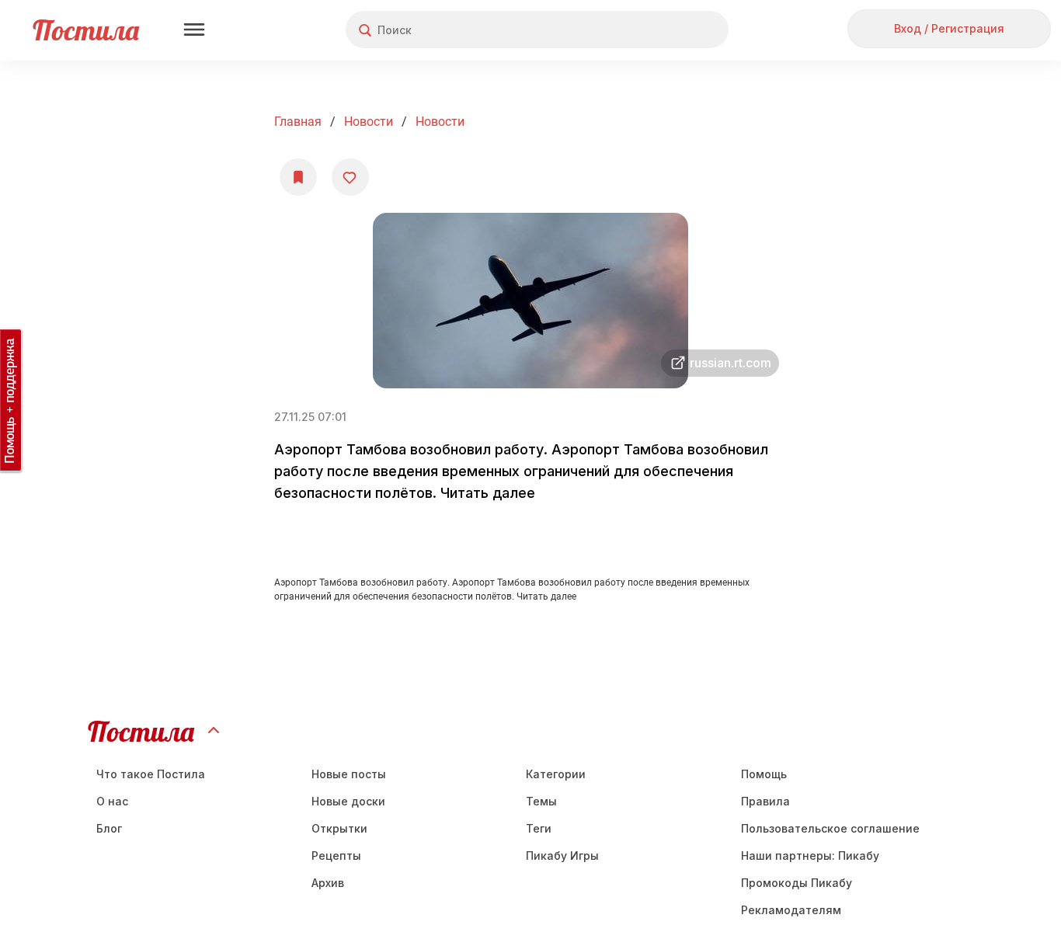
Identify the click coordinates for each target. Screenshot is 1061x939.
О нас (112, 801)
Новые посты (348, 774)
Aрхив (327, 882)
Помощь (764, 774)
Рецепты (336, 855)
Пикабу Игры (562, 855)
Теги (538, 828)
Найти (658, 30)
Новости (368, 121)
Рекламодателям (791, 909)
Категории (556, 774)
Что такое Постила (150, 774)
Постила (86, 29)
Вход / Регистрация (949, 28)
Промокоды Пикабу (796, 882)
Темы (541, 801)
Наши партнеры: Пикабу (810, 855)
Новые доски (348, 801)
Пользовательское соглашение (830, 828)
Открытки (339, 828)
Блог (109, 828)
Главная (298, 121)
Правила (765, 801)
